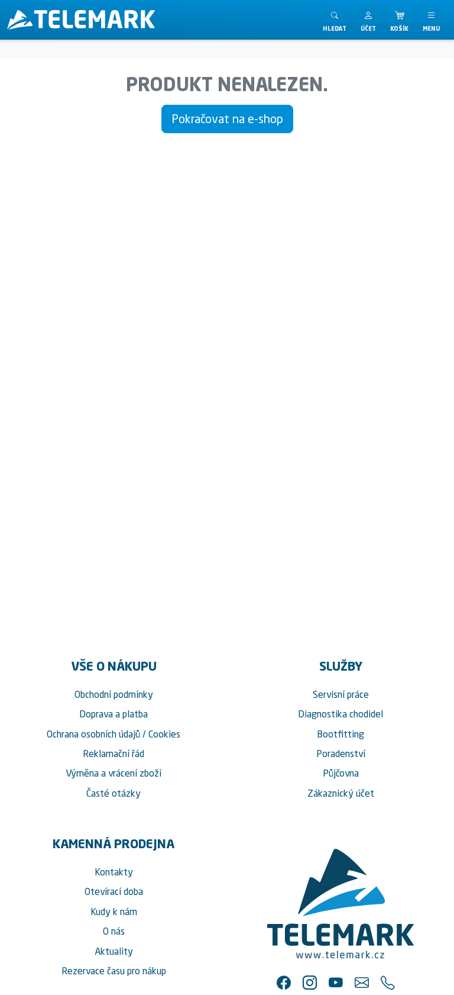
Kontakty (114, 872)
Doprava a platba (113, 714)
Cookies (164, 734)
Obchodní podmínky (113, 694)
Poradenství (340, 753)
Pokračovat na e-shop (227, 118)
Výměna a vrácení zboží (113, 773)
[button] (368, 20)
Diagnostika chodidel (340, 714)
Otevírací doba (114, 891)
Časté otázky (113, 793)
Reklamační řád (113, 753)
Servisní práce (341, 694)
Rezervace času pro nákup (113, 971)
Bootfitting (340, 734)
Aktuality (114, 951)
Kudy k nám (113, 911)
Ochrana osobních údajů (93, 734)
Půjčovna (341, 773)
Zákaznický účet (340, 793)
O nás (114, 931)
